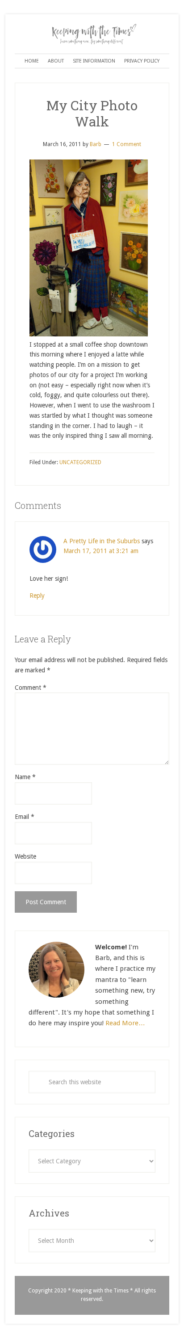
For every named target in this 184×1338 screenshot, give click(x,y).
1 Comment (126, 144)
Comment (30, 687)
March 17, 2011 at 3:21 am (100, 550)
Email (24, 816)
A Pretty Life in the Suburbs (101, 541)
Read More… (125, 1023)
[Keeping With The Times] (92, 30)
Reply (37, 595)
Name (25, 776)
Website (25, 856)
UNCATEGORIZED (80, 462)
